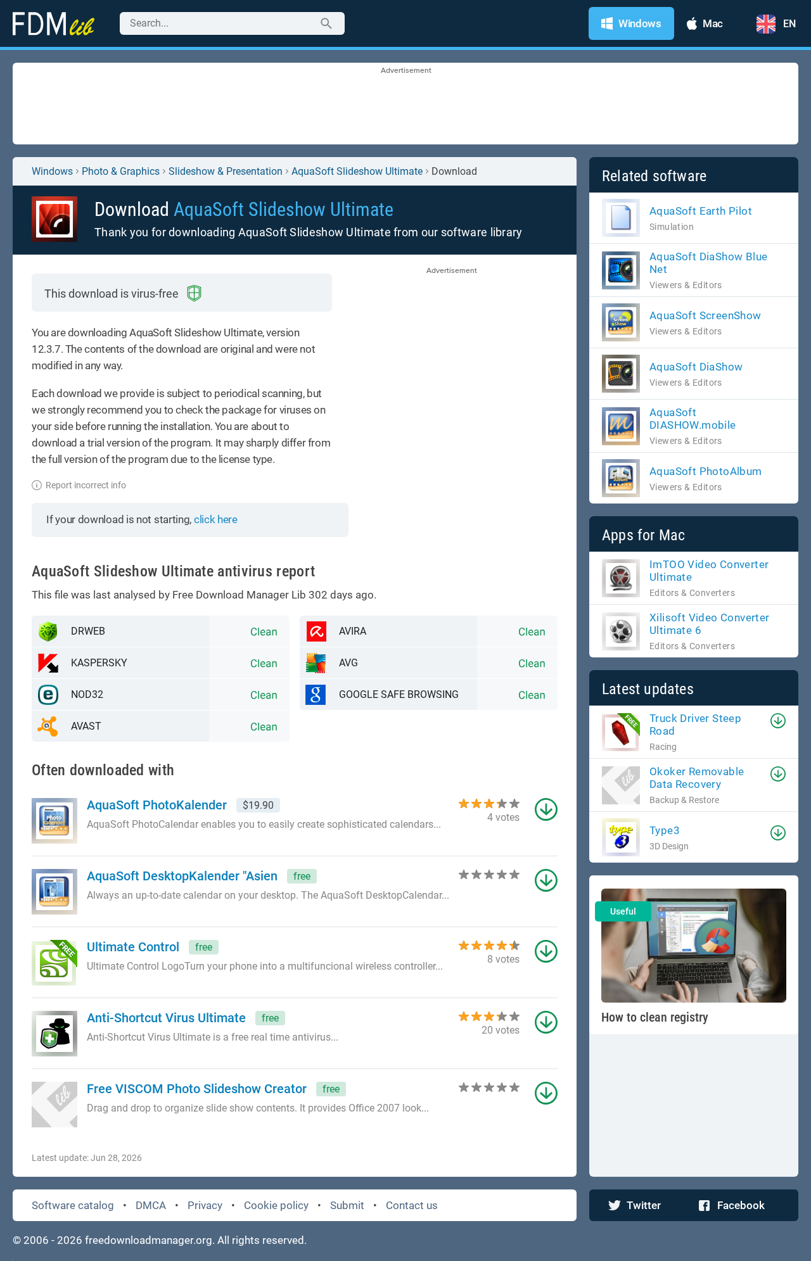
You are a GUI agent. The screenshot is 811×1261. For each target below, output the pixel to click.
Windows (52, 171)
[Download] (778, 720)
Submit (347, 1205)
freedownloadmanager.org (148, 1240)
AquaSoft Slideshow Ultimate (357, 171)
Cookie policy (276, 1205)
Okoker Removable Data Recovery (696, 777)
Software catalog (73, 1205)
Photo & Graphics (121, 171)
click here (216, 519)
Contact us (412, 1205)
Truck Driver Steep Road (695, 724)
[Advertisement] (405, 104)
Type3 (664, 830)
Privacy (205, 1205)
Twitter (644, 1205)
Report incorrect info (86, 485)
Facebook (741, 1205)
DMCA (151, 1205)
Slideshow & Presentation (226, 171)
